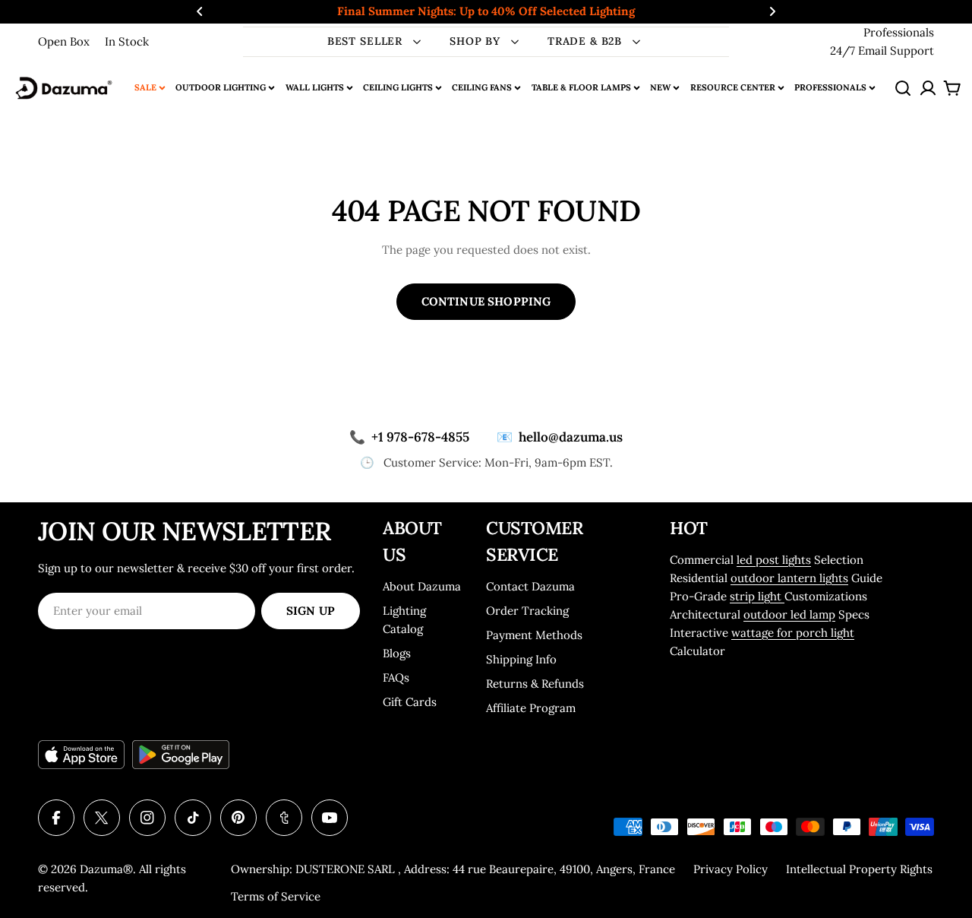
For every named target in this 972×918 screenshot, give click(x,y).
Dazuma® (106, 869)
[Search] (903, 88)
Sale (145, 88)
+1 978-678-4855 (409, 437)
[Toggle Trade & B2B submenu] (636, 41)
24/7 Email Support (882, 50)
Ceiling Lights (398, 88)
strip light (757, 596)
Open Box (64, 41)
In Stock (127, 41)
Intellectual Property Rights (859, 869)
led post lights (774, 559)
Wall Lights (315, 88)
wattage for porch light (792, 632)
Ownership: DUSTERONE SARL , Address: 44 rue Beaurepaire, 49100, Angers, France (453, 869)
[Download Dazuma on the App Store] (81, 754)
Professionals (898, 32)
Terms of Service (275, 896)
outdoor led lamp (789, 614)
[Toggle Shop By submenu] (514, 41)
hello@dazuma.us (560, 437)
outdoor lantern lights (789, 578)
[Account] (928, 88)
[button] (200, 11)
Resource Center (732, 88)
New (660, 88)
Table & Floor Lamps (581, 88)
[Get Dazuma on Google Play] (180, 754)
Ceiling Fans (482, 88)
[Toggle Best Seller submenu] (417, 41)
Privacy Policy (730, 869)
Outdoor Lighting (220, 88)
